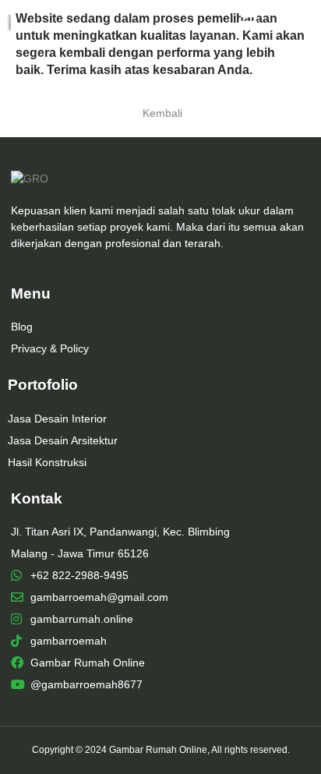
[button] (293, 22)
